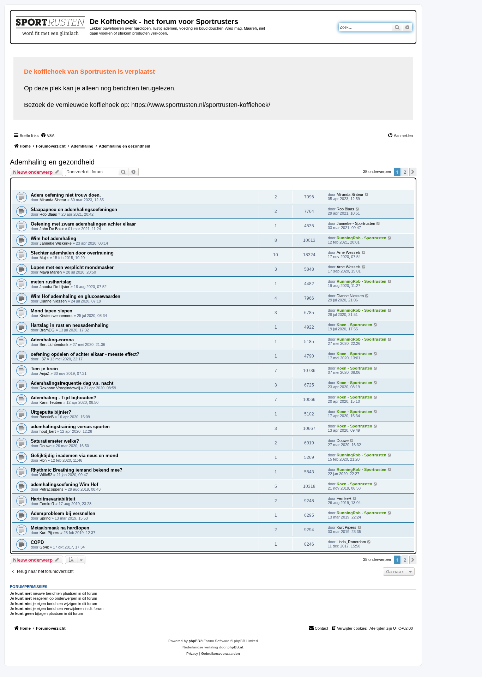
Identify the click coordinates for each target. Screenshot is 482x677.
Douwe (46, 446)
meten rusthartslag (51, 281)
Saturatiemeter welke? (55, 441)
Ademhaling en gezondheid (52, 162)
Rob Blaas (48, 214)
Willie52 (46, 475)
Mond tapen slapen (51, 310)
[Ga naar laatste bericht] (366, 194)
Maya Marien (51, 272)
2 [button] (405, 172)
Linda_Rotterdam (351, 542)
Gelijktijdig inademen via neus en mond (74, 455)
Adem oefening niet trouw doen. (66, 195)
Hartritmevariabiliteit (53, 499)
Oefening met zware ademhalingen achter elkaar (83, 224)
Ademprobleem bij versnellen (63, 513)
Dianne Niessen (53, 301)
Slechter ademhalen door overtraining (72, 253)
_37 (43, 359)
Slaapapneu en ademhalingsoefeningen (74, 209)
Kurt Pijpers (49, 533)
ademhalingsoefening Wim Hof (64, 484)
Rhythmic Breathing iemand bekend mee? (76, 470)
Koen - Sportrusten (354, 325)
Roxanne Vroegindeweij (60, 388)
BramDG (47, 330)
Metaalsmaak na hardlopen (60, 528)
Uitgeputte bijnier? (51, 412)
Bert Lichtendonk (54, 344)
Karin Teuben (51, 402)
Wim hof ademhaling (53, 238)
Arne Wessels (349, 252)
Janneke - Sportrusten (356, 223)
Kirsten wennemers (56, 315)
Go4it (44, 547)
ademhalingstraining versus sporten (70, 426)
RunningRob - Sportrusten (361, 238)
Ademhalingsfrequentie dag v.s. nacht (72, 383)
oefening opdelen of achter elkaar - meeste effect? (85, 354)
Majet (44, 258)
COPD (37, 542)
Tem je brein (44, 368)
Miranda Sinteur (53, 200)
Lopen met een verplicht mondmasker (72, 267)
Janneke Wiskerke (56, 243)
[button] (412, 172)
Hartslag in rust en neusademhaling (70, 325)
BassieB (47, 417)
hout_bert (48, 431)
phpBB (194, 641)
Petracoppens (52, 489)
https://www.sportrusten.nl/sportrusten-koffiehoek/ (200, 104)
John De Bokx (52, 229)
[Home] (51, 24)
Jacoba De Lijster (55, 286)
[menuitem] (47, 135)
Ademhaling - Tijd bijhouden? (63, 397)
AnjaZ (44, 373)
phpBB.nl (235, 647)
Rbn (43, 460)
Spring (45, 518)
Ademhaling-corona (52, 339)
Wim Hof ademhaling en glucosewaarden (75, 296)
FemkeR (47, 504)
